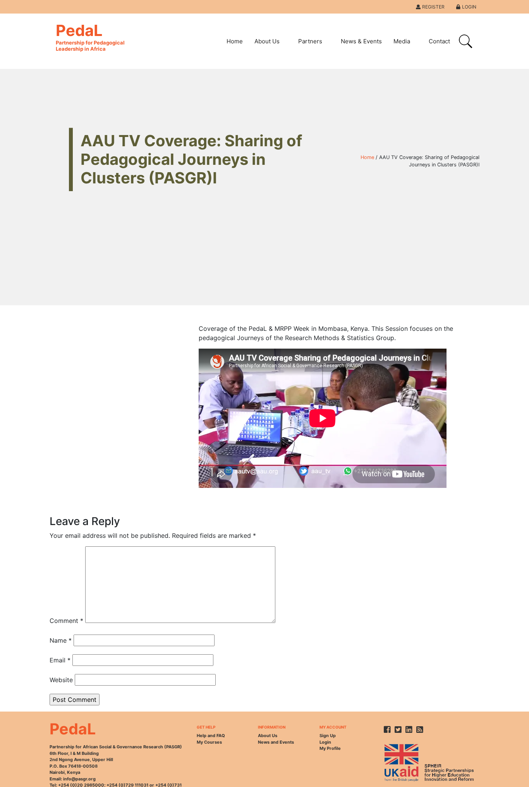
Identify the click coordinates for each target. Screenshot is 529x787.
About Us (267, 41)
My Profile (330, 748)
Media (401, 41)
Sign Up (327, 735)
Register (433, 7)
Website (61, 680)
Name (61, 640)
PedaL (90, 36)
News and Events (276, 742)
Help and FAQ (211, 735)
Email (60, 660)
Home (235, 41)
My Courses (209, 742)
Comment (66, 620)
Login (469, 7)
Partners (310, 41)
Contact (439, 41)
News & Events (361, 41)
